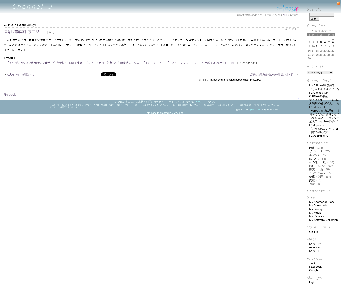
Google (313, 270)
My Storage (316, 209)
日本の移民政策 (319, 132)
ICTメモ (314, 158)
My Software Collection (323, 219)
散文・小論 (316, 169)
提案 (312, 180)
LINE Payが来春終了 (322, 85)
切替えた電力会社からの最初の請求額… (273, 74)
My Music (315, 212)
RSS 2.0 (314, 251)
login (312, 282)
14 (329, 46)
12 (321, 46)
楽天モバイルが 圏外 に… (22, 74)
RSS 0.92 (315, 244)
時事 (51, 32)
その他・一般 (317, 162)
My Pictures (316, 216)
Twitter (313, 263)
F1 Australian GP (319, 135)
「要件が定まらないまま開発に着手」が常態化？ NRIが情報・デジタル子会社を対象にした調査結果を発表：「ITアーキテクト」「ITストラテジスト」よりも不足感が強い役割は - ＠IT (121, 62)
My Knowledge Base (322, 201)
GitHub (313, 231)
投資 (312, 183)
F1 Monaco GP (318, 107)
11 (317, 46)
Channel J (32, 6)
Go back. (10, 94)
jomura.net (255, 109)
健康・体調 (316, 176)
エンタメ (314, 154)
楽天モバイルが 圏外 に (323, 121)
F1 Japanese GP (319, 125)
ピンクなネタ (317, 172)
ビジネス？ (316, 151)
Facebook (315, 266)
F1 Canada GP (318, 92)
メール (199, 101)
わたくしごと (317, 165)
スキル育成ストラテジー (23, 32)
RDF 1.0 (314, 247)
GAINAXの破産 (318, 96)
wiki (285, 14)
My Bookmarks (318, 205)
